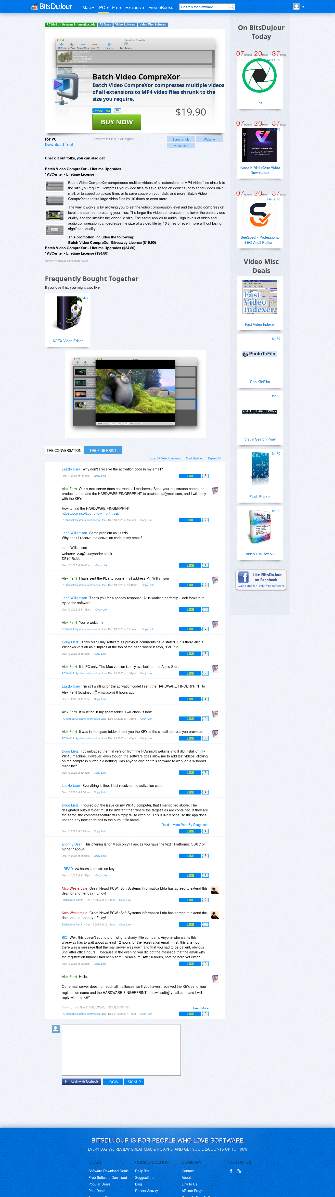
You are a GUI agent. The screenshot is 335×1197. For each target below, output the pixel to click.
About (186, 1177)
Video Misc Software (153, 24)
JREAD (67, 868)
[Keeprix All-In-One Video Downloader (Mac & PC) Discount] (259, 143)
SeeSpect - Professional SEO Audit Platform (260, 239)
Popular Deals (99, 1184)
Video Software (125, 24)
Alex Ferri (69, 488)
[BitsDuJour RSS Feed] (240, 1171)
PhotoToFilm (260, 381)
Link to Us (189, 1184)
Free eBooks (160, 7)
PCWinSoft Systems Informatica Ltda (71, 24)
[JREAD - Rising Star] (56, 872)
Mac (86, 7)
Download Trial (59, 144)
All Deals (105, 24)
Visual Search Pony (260, 439)
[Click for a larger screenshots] (135, 436)
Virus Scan (181, 145)
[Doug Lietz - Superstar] (56, 645)
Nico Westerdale (74, 888)
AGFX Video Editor (67, 340)
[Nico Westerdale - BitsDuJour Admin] (216, 892)
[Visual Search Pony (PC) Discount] (259, 409)
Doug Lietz (70, 641)
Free (116, 7)
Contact (188, 1170)
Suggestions (144, 1177)
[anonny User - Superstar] (56, 848)
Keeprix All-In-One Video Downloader (260, 170)
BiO (64, 937)
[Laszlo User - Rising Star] (56, 473)
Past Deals (97, 1190)
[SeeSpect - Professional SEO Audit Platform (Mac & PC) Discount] (259, 213)
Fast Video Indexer (260, 324)
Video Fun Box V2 (260, 553)
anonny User (72, 844)
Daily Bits (142, 1170)
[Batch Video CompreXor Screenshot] (54, 186)
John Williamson (74, 532)
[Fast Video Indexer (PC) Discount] (259, 295)
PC (102, 7)
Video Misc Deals (261, 266)
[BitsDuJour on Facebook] (232, 1171)
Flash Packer (260, 496)
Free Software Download (108, 1177)
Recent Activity (146, 1190)
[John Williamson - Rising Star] (56, 536)
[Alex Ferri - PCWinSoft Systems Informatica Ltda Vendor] (216, 492)
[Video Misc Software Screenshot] (54, 201)
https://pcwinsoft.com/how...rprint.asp (90, 513)
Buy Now (117, 121)
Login (113, 1081)
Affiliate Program (194, 1190)
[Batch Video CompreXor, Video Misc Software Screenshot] (54, 215)
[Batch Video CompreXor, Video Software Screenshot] (54, 230)
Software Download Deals (109, 1170)
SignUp (134, 1081)
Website (209, 139)
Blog (138, 1184)
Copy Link (100, 476)
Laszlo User (71, 469)
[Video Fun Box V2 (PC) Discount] (259, 524)
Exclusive (134, 7)
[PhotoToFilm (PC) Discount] (259, 352)
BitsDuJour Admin (72, 900)
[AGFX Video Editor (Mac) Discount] (67, 311)
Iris (260, 102)
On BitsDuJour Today (261, 32)
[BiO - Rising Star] (56, 941)
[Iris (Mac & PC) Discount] (259, 73)
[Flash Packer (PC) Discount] (259, 467)
